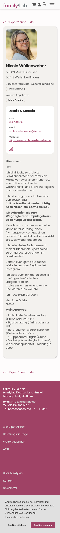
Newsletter (10, 488)
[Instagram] (12, 149)
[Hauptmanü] (52, 4)
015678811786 (16, 122)
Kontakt (8, 480)
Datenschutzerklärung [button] (17, 517)
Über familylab (13, 473)
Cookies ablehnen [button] (17, 525)
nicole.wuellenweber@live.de (25, 131)
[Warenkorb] (34, 4)
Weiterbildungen (14, 442)
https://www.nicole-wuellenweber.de (30, 140)
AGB (6, 449)
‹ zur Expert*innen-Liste (18, 22)
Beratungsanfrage (15, 434)
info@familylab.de (23, 402)
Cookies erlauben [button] (43, 525)
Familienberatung (16, 88)
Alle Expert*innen (14, 427)
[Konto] (39, 4)
